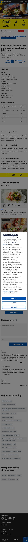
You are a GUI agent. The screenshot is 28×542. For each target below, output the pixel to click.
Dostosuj (14, 307)
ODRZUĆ (14, 303)
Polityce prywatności (8, 291)
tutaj (16, 292)
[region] (14, 271)
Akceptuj (14, 298)
